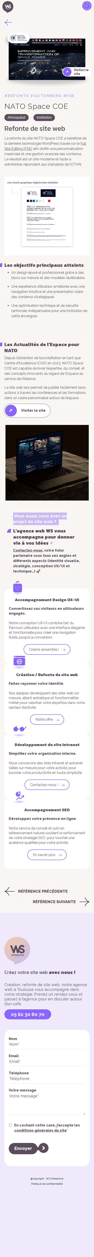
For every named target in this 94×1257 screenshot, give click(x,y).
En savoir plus (44, 855)
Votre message (22, 1090)
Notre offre (44, 719)
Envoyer (23, 1148)
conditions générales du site (40, 1130)
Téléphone (19, 1073)
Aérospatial (16, 117)
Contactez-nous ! (44, 785)
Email (14, 1056)
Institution (44, 117)
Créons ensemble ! (44, 649)
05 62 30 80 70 (28, 1014)
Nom (13, 1039)
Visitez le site (81, 72)
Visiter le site (33, 410)
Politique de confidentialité (47, 1183)
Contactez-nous (27, 550)
